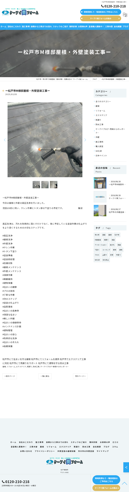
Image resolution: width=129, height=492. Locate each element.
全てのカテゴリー (103, 101)
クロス (97, 255)
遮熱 (120, 250)
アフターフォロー (101, 245)
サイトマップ (103, 451)
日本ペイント (101, 155)
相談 (113, 240)
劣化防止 (106, 260)
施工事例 (99, 141)
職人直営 (99, 146)
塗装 (103, 235)
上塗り (104, 255)
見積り (106, 240)
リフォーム (11, 366)
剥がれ (112, 245)
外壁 (97, 137)
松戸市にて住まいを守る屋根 (17, 359)
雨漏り (29, 366)
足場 (111, 255)
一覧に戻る (45, 376)
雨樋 (119, 245)
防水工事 (36, 366)
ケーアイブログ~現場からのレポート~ (54, 366)
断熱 (114, 250)
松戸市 (117, 235)
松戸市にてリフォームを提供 (45, 359)
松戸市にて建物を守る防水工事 (53, 363)
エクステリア (21, 366)
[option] (45, 139)
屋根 (4, 366)
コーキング (106, 250)
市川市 (97, 235)
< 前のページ (10, 376)
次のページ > (80, 376)
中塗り (118, 255)
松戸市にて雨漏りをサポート (24, 363)
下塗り (97, 250)
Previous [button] (5, 139)
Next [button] (84, 139)
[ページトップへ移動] (124, 483)
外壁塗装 (98, 240)
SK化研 (99, 151)
